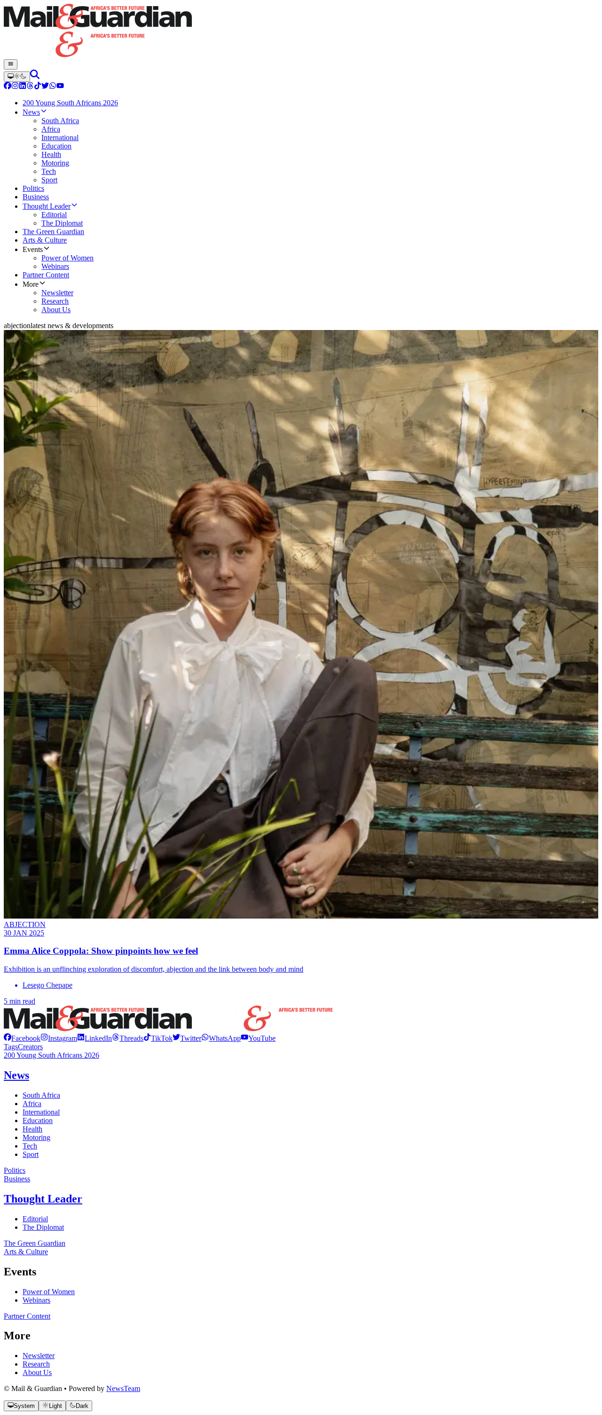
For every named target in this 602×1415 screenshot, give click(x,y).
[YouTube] (60, 87)
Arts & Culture (26, 1252)
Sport (31, 1154)
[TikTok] (37, 87)
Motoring (36, 1137)
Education (38, 1120)
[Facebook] (7, 87)
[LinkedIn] (22, 87)
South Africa (41, 1095)
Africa (32, 1104)
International (41, 1112)
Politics (14, 1170)
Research (36, 1364)
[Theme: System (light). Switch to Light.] (17, 76)
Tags (11, 1047)
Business (17, 1179)
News (16, 1075)
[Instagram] (15, 87)
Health (32, 1129)
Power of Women (49, 1292)
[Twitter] (45, 87)
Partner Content (27, 1316)
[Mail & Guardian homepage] (301, 31)
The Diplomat (43, 1227)
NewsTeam (123, 1388)
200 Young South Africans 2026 (51, 1055)
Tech (30, 1146)
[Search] (35, 76)
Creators (30, 1047)
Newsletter (39, 1356)
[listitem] (22, 1038)
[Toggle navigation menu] (10, 64)
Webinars (36, 1300)
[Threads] (30, 87)
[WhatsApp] (52, 87)
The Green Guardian (34, 1243)
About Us (37, 1372)
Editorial (35, 1219)
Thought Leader (43, 1199)
